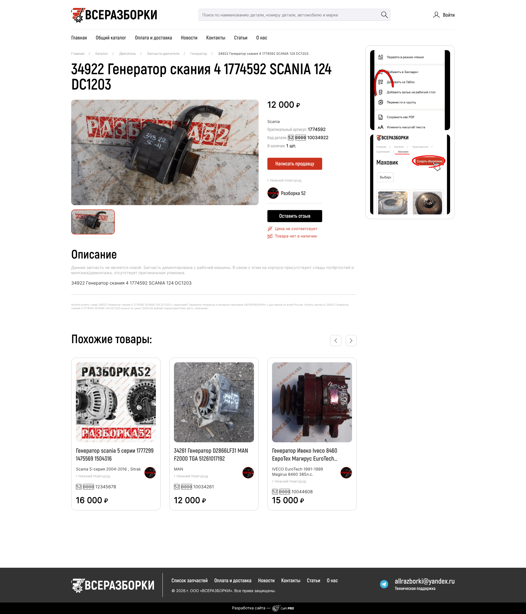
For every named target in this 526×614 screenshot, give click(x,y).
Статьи (241, 37)
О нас (261, 37)
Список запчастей (189, 580)
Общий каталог (111, 37)
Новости (189, 37)
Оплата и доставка (153, 37)
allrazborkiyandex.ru (425, 581)
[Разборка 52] (150, 472)
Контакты (215, 37)
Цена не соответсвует (296, 228)
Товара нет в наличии (296, 236)
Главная (79, 37)
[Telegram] (384, 584)
